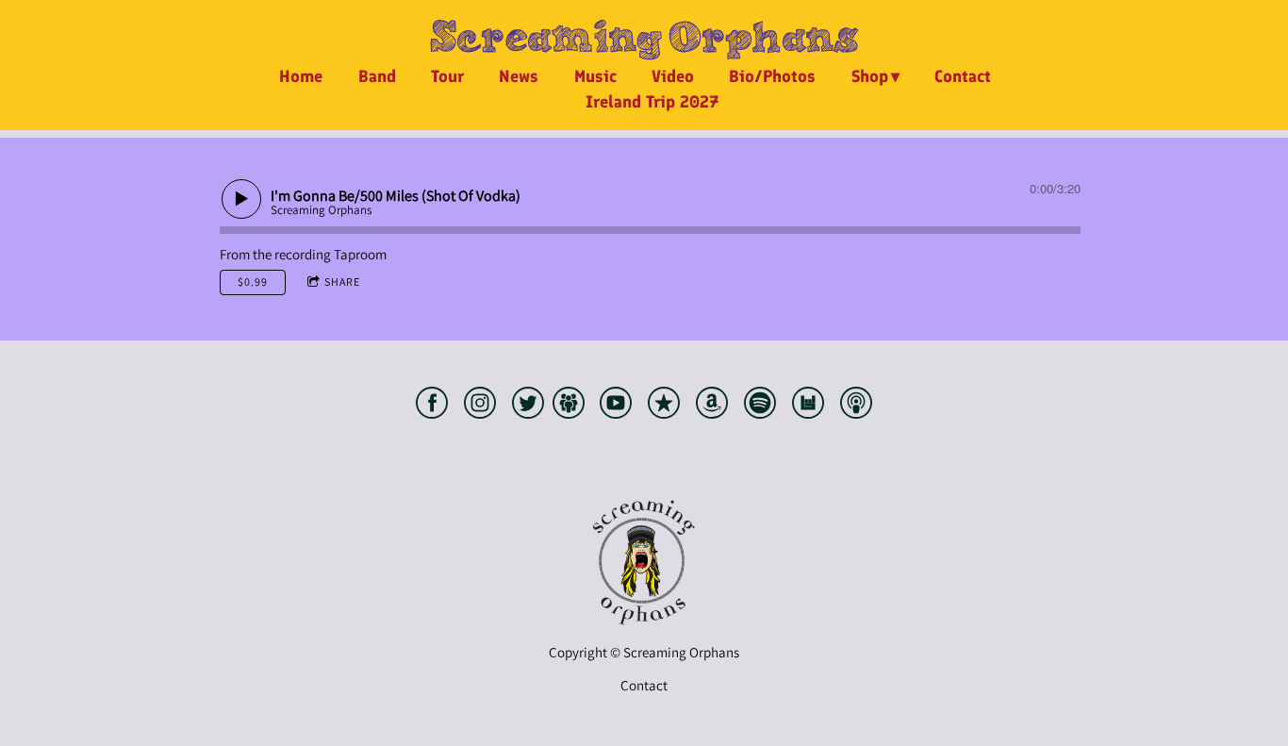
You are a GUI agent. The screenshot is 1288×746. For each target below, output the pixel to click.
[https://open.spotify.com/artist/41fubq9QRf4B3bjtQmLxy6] (760, 406)
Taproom (360, 254)
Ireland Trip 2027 (652, 101)
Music (595, 76)
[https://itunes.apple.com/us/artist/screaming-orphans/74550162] (664, 406)
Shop (869, 76)
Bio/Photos (772, 76)
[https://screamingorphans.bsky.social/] (569, 406)
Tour (447, 76)
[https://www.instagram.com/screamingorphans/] (480, 406)
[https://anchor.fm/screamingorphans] (856, 406)
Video (673, 76)
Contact (962, 76)
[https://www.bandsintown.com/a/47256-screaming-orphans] (808, 406)
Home (300, 76)
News (518, 76)
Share (342, 281)
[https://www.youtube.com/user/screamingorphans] (616, 406)
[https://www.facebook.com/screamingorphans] (432, 406)
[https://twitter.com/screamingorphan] (528, 406)
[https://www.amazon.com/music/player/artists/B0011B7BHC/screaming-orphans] (712, 406)
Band (377, 76)
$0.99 (253, 281)
